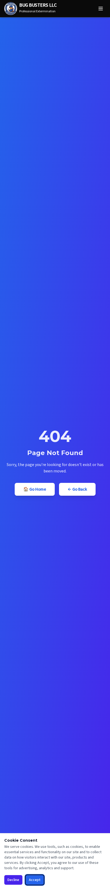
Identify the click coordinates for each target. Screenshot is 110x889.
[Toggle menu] (101, 8)
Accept (35, 880)
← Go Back (77, 489)
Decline (13, 880)
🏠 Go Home (34, 489)
